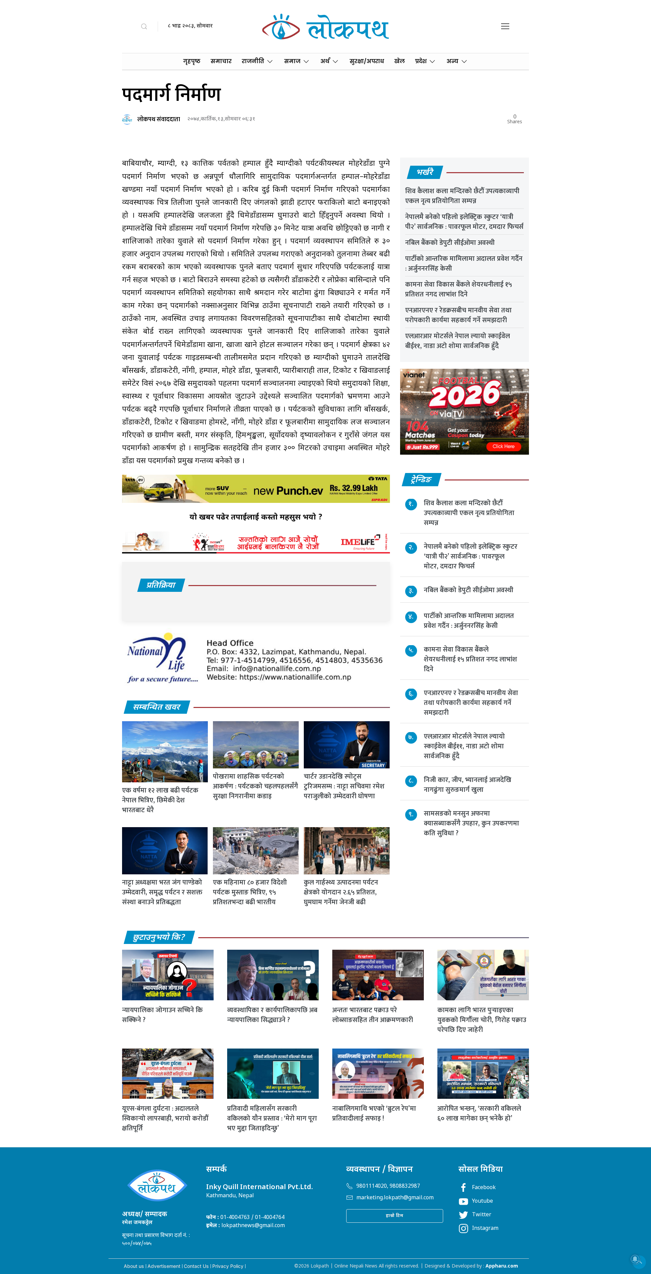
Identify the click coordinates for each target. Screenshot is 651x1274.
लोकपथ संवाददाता (158, 119)
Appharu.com (502, 1266)
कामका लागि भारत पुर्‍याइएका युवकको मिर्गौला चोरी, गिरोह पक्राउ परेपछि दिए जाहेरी (481, 1020)
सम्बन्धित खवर (157, 707)
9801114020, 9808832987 (388, 1186)
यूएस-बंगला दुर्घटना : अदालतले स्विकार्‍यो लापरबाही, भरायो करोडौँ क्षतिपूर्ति (165, 1118)
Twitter (481, 1215)
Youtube (482, 1201)
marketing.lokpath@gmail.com (395, 1198)
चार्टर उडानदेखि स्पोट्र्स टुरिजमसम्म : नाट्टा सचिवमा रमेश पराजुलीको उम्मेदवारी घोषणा (344, 786)
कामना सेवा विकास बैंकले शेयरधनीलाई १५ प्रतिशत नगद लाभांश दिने (458, 289)
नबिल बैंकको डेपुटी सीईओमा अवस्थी (450, 243)
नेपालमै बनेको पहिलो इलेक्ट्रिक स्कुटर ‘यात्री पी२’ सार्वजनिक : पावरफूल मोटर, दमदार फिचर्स (464, 222)
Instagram (485, 1228)
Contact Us (196, 1266)
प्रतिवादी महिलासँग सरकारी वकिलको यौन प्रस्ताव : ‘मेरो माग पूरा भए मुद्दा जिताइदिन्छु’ (272, 1118)
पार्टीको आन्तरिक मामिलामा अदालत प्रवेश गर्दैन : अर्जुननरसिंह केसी (463, 263)
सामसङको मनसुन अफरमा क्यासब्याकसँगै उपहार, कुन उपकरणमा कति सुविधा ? (471, 823)
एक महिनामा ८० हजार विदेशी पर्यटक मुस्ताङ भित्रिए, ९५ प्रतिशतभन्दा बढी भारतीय (250, 892)
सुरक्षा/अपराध (367, 61)
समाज (292, 61)
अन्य (452, 61)
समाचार (221, 61)
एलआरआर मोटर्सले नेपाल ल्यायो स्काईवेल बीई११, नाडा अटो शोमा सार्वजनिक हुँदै (457, 341)
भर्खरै (425, 172)
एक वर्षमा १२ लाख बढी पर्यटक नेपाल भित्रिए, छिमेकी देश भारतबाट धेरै (160, 800)
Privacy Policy (227, 1266)
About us (134, 1266)
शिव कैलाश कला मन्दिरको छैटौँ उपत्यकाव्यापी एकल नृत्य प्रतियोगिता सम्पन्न (462, 196)
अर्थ (325, 61)
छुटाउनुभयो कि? (159, 937)
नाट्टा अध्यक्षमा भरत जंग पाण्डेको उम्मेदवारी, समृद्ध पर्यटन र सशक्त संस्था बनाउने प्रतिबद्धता (162, 892)
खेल (399, 61)
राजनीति (253, 61)
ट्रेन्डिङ (421, 480)
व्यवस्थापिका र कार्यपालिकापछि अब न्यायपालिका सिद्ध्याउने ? (272, 1015)
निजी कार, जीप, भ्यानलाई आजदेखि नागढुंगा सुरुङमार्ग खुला (467, 785)
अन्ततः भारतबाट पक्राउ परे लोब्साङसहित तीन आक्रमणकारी (372, 1015)
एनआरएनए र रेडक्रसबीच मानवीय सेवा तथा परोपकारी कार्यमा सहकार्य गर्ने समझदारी (458, 315)
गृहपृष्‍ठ (191, 61)
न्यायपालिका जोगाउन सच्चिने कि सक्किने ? (162, 1015)
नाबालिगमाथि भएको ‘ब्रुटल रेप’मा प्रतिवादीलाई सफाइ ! (374, 1113)
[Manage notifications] (635, 1259)
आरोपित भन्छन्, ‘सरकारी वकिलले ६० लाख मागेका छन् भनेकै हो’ (479, 1113)
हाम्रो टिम (394, 1216)
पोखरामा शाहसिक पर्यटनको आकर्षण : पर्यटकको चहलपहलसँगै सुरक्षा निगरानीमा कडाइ (255, 786)
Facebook (484, 1187)
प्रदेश (421, 61)
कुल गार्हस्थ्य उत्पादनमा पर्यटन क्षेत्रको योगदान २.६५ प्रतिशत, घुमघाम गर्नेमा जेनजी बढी (341, 892)
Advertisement (163, 1266)
